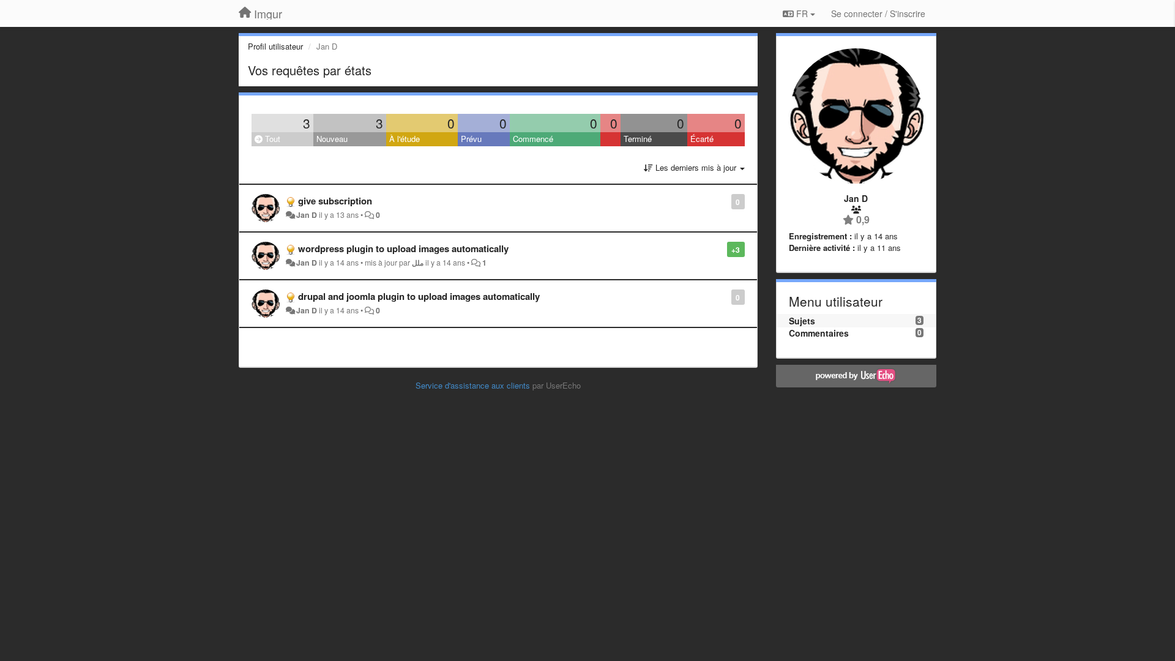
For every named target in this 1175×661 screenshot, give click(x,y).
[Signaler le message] (725, 201)
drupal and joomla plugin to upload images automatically (419, 296)
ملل (417, 262)
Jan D (306, 214)
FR (802, 13)
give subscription (335, 200)
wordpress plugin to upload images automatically (403, 248)
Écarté (702, 138)
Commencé (533, 138)
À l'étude (404, 138)
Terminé (638, 138)
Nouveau (332, 138)
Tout (271, 138)
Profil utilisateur (275, 46)
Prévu (471, 138)
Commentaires (819, 333)
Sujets (802, 321)
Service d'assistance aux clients (473, 385)
